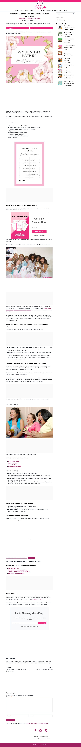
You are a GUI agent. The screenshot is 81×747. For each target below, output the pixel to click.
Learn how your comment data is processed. (37, 723)
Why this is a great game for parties (18, 132)
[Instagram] (40, 1)
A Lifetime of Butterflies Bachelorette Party (19, 571)
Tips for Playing (13, 131)
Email (32, 716)
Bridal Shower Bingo (13, 461)
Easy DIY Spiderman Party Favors (44, 668)
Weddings (38, 18)
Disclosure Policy (30, 24)
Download (31, 558)
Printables (65, 10)
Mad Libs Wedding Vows (14, 466)
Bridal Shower (29, 18)
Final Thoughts (13, 137)
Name (9, 716)
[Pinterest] (43, 1)
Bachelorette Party (22, 18)
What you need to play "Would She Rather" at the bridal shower (25, 127)
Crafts (31, 10)
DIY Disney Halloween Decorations (67, 60)
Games (34, 18)
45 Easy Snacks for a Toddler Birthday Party (69, 47)
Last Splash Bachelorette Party (16, 573)
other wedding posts (37, 599)
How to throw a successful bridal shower (19, 126)
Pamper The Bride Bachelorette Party (17, 570)
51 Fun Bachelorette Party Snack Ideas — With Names (69, 76)
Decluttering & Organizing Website (41, 736)
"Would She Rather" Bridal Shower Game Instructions (22, 129)
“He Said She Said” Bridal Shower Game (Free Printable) (16, 669)
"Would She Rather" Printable (16, 134)
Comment (9, 696)
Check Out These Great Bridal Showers (19, 136)
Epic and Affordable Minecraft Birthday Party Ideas (69, 40)
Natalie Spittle (26, 20)
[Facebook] (38, 1)
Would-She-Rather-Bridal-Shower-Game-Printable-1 (16, 558)
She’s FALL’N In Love (13, 568)
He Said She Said (12, 463)
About (60, 10)
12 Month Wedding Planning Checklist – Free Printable (69, 34)
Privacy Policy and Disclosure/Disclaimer (41, 738)
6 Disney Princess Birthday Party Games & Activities (69, 53)
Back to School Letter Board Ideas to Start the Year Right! (69, 27)
